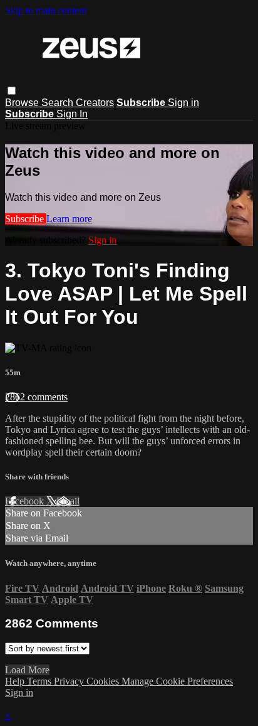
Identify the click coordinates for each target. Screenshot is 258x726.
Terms (40, 681)
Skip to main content (45, 10)
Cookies (103, 681)
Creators (95, 102)
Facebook (25, 501)
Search (58, 102)
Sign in (183, 102)
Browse (23, 102)
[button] (12, 91)
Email (68, 501)
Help (16, 681)
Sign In (72, 114)
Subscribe (25, 218)
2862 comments (36, 397)
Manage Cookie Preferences (177, 681)
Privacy (70, 681)
